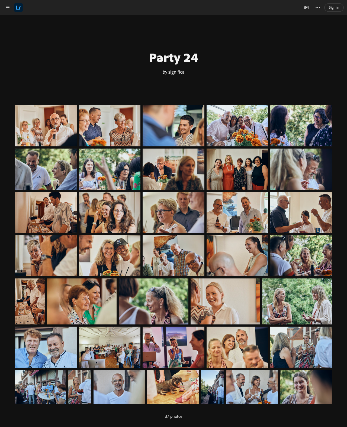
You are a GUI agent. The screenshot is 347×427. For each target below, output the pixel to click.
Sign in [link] (334, 7)
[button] (7, 7)
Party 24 (173, 57)
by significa (174, 72)
